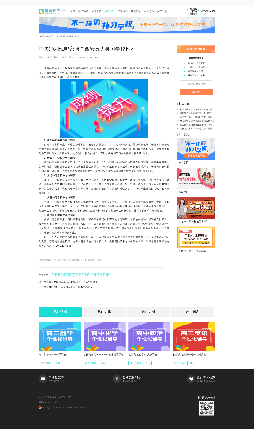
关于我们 (162, 11)
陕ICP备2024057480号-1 (75, 407)
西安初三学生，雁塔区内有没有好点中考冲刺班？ (197, 117)
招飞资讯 (136, 11)
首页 (72, 11)
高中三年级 (90, 363)
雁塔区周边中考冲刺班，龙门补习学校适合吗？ (197, 113)
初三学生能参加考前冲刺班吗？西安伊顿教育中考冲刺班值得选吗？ (197, 109)
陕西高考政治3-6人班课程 (142, 354)
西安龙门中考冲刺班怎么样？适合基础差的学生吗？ (197, 128)
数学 (58, 363)
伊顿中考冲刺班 (81, 275)
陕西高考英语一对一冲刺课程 (189, 354)
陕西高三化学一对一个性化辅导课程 (104, 354)
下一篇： (66, 287)
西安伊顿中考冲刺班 (62, 275)
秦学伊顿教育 (46, 36)
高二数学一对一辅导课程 (52, 354)
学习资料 (123, 11)
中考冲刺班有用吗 (100, 275)
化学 (103, 363)
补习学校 (96, 11)
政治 (148, 363)
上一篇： (68, 282)
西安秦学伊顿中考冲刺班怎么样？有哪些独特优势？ (197, 121)
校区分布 (149, 11)
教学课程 (83, 11)
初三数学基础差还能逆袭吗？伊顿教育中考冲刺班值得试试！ (197, 125)
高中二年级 (45, 363)
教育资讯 (110, 11)
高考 (71, 36)
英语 (192, 363)
